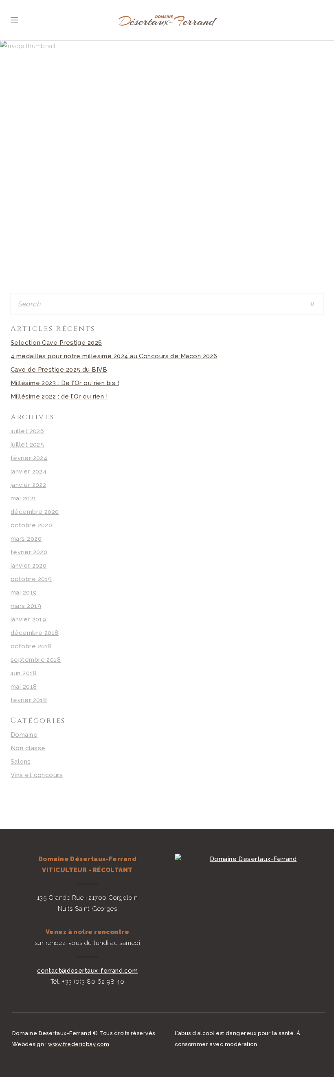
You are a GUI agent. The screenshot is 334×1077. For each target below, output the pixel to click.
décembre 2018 (35, 633)
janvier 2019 (28, 619)
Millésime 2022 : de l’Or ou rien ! (59, 396)
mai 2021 (24, 498)
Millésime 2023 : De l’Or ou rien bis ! (65, 383)
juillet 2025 (27, 444)
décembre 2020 (35, 511)
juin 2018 (24, 673)
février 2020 (29, 552)
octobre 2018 (31, 646)
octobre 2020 (31, 525)
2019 (44, 67)
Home (20, 67)
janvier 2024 (28, 471)
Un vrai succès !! (86, 209)
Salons (21, 761)
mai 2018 (24, 686)
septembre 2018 (36, 659)
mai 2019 (24, 592)
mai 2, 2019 (85, 193)
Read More (86, 256)
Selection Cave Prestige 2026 (56, 342)
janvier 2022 (28, 485)
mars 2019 (26, 606)
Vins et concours (37, 775)
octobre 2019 (31, 579)
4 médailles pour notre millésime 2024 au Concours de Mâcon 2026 (114, 356)
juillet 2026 (27, 431)
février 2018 (29, 700)
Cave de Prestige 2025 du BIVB (59, 369)
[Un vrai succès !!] (86, 128)
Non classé (28, 748)
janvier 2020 (28, 565)
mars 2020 (26, 538)
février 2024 (29, 458)
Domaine (24, 734)
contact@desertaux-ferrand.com (87, 970)
